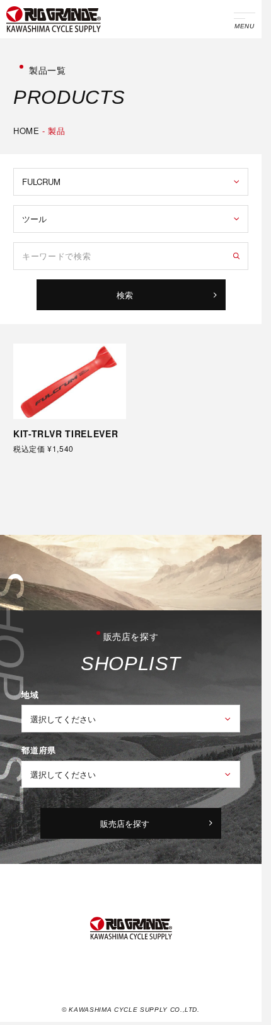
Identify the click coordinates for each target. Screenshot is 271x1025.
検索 (125, 295)
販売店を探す (124, 823)
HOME (26, 131)
